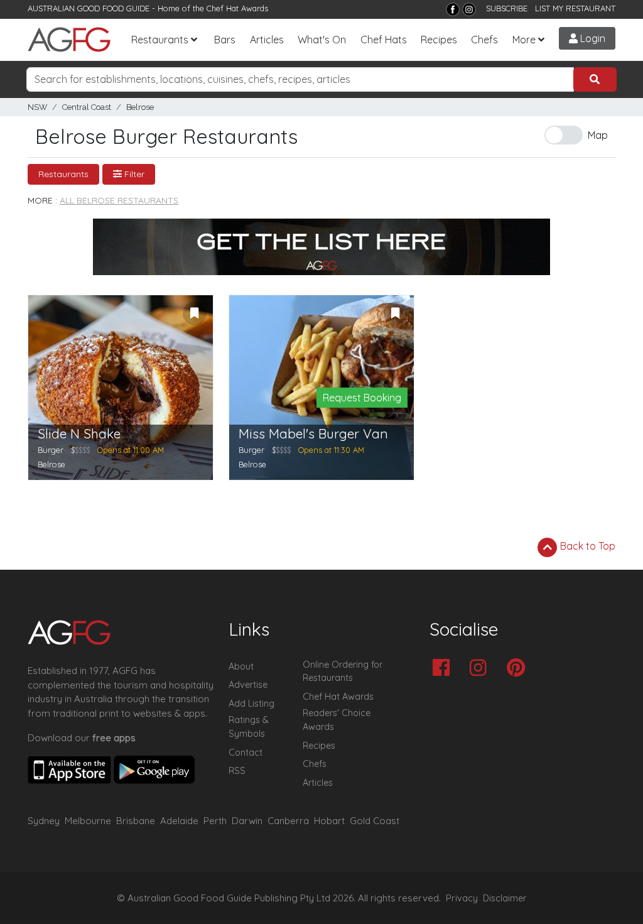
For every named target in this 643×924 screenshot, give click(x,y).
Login (591, 38)
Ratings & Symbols (249, 726)
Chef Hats (383, 39)
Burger (50, 450)
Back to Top (586, 546)
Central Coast (86, 107)
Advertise (248, 684)
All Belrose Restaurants (119, 200)
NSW (37, 107)
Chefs (484, 39)
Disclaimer (505, 898)
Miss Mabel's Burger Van (313, 434)
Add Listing (251, 703)
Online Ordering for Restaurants (342, 671)
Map (598, 135)
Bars (224, 39)
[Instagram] (469, 9)
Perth (215, 821)
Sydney (44, 821)
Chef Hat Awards (237, 8)
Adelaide (179, 821)
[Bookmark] (195, 313)
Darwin (247, 821)
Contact (245, 752)
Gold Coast (374, 821)
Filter (133, 174)
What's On (322, 39)
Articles (267, 39)
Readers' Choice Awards (336, 719)
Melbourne (88, 821)
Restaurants (159, 39)
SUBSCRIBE (506, 8)
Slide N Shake (79, 434)
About (241, 666)
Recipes (439, 39)
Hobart (329, 821)
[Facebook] (453, 9)
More (524, 39)
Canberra (288, 821)
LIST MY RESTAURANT (575, 8)
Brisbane (135, 821)
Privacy (462, 898)
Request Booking (362, 397)
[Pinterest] (519, 668)
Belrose (140, 107)
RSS (237, 770)
